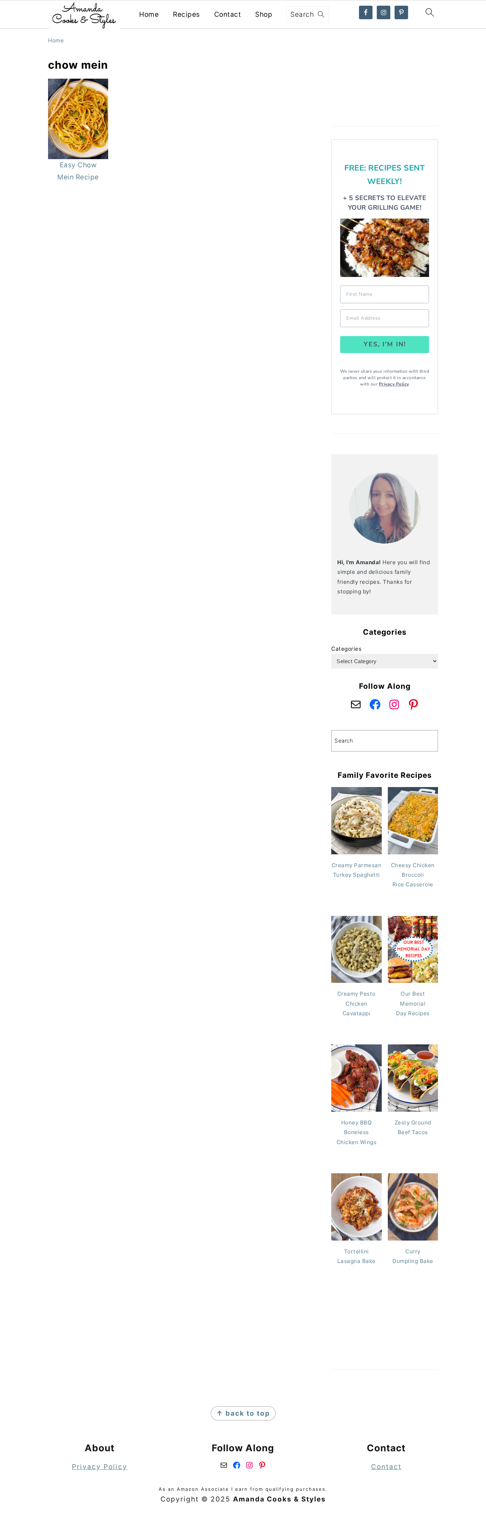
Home (149, 15)
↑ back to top (243, 1413)
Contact (227, 15)
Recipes (186, 15)
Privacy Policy (394, 384)
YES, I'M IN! (385, 344)
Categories (346, 648)
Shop (263, 15)
